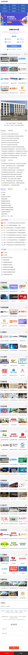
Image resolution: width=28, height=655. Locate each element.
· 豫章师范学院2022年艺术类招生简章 (9, 157)
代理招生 (14, 11)
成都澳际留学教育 (23, 439)
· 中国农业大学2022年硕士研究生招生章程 (10, 138)
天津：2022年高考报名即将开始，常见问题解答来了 (14, 240)
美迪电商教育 (23, 325)
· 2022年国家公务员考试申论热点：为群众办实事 (11, 172)
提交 (14, 647)
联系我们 (23, 11)
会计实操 (4, 252)
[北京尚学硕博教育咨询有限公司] (14, 111)
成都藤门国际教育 (14, 449)
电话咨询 (7, 653)
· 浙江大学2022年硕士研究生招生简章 (9, 144)
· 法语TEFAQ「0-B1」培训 (6, 216)
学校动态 (23, 8)
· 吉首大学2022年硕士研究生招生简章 (9, 140)
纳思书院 (5, 375)
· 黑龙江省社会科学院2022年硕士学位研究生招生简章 (12, 146)
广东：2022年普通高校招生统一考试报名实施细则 (13, 232)
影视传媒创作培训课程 (7, 267)
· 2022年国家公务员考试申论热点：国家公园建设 (11, 176)
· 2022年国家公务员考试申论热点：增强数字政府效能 (12, 182)
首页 (5, 5)
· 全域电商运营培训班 (5, 211)
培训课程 (14, 5)
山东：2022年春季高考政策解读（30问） (11, 225)
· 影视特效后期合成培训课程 (7, 207)
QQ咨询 (21, 653)
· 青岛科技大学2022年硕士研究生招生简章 (10, 142)
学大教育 (5, 365)
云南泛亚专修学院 (14, 474)
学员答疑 (14, 8)
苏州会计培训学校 (23, 548)
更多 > (26, 54)
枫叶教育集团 (23, 597)
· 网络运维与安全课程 (5, 196)
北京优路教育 (14, 424)
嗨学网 (4, 573)
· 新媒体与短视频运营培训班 (7, 209)
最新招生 (10, 189)
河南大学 (14, 301)
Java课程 (4, 255)
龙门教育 (23, 375)
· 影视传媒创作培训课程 (6, 205)
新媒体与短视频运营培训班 (8, 272)
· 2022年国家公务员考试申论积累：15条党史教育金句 (12, 170)
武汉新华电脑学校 (5, 350)
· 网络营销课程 (4, 198)
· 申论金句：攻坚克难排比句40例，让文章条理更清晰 (12, 165)
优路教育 (23, 563)
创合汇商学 (13, 499)
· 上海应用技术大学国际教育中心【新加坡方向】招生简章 (13, 153)
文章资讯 (10, 130)
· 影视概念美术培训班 (5, 203)
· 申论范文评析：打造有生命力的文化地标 (10, 167)
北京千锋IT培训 (4, 83)
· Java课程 (3, 194)
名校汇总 (23, 5)
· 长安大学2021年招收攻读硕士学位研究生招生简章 (12, 136)
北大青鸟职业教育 (23, 350)
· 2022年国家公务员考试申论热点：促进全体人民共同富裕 (13, 163)
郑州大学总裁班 (4, 489)
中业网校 (14, 563)
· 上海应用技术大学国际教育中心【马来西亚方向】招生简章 (14, 151)
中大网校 (23, 573)
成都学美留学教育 (23, 449)
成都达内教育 (14, 83)
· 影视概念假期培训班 (5, 201)
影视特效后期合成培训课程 (8, 269)
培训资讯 (5, 8)
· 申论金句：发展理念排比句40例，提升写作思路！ (12, 180)
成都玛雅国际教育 (14, 291)
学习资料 (3, 160)
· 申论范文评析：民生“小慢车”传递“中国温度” (11, 178)
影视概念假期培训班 (7, 262)
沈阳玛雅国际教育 (5, 439)
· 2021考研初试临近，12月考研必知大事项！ (10, 185)
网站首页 (3, 610)
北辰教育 (23, 365)
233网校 (13, 573)
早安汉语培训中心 (14, 415)
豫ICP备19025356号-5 (14, 618)
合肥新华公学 (23, 588)
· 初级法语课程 (4, 213)
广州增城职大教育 (23, 464)
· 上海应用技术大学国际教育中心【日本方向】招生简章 (13, 149)
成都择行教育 (5, 449)
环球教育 (23, 291)
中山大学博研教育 (5, 474)
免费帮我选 (14, 46)
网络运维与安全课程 (7, 257)
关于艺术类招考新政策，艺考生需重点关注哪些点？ (14, 227)
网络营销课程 (5, 259)
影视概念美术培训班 (7, 264)
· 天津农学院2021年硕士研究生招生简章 (9, 134)
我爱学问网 (3, 606)
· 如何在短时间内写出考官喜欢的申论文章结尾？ (11, 174)
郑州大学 (23, 301)
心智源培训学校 (13, 365)
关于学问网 (4, 11)
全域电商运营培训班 (6, 274)
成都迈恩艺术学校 (14, 523)
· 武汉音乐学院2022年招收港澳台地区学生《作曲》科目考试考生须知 (14, 155)
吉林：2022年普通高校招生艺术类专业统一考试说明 (14, 235)
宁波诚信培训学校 (23, 424)
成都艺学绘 (22, 92)
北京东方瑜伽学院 (14, 513)
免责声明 (21, 612)
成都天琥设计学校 (14, 92)
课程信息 (3, 189)
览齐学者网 (8, 606)
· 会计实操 (3, 192)
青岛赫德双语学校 (14, 588)
